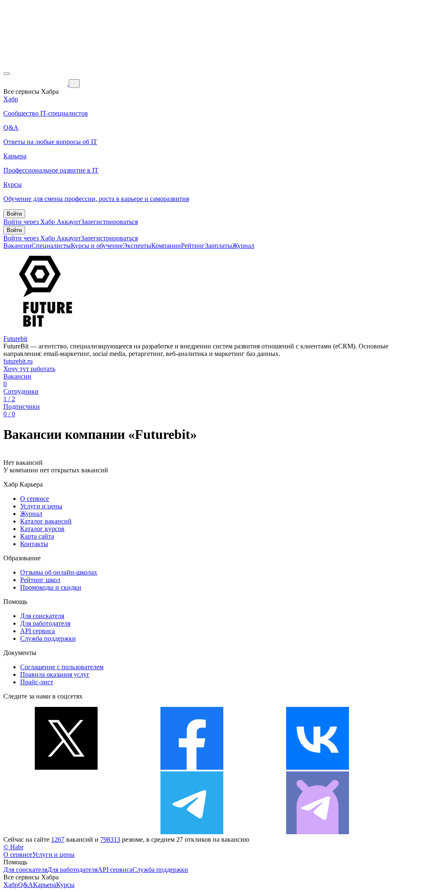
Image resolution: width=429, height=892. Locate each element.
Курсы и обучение (97, 245)
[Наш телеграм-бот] (317, 831)
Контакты (34, 543)
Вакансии (17, 245)
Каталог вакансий (46, 521)
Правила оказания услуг (55, 674)
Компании (166, 245)
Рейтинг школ (40, 579)
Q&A (25, 884)
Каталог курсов (42, 528)
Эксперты (137, 245)
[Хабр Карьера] (36, 83)
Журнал (243, 245)
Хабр (10, 884)
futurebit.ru (18, 361)
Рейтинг (193, 245)
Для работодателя (45, 623)
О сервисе (34, 498)
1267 (58, 839)
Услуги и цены (41, 506)
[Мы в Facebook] (192, 767)
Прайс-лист (36, 682)
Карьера (44, 884)
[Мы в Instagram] (66, 831)
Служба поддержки (48, 638)
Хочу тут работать (29, 368)
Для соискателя (42, 615)
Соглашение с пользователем (61, 666)
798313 (110, 839)
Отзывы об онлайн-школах (58, 572)
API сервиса (37, 630)
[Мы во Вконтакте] (317, 767)
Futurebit (15, 338)
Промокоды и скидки (50, 587)
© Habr (13, 847)
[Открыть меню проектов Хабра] (6, 73)
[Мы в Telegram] (192, 831)
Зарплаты (218, 245)
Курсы (65, 884)
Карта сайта (37, 536)
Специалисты (51, 245)
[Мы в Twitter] (66, 767)
